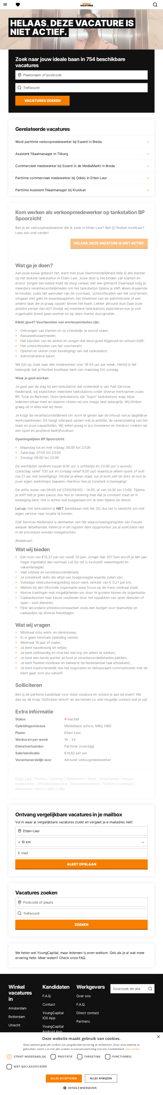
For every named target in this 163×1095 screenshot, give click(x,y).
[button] (81, 1088)
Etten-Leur (23, 779)
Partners (83, 1021)
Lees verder (132, 1049)
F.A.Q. (46, 996)
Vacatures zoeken (42, 100)
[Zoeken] (157, 4)
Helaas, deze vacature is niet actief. (109, 243)
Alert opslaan (81, 864)
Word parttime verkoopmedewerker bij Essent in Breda (58, 142)
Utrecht (14, 1025)
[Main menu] (4, 4)
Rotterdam (16, 1017)
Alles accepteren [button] (64, 1078)
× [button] (158, 1036)
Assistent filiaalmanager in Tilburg (41, 154)
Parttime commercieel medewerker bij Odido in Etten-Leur (61, 178)
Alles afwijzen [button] (101, 1078)
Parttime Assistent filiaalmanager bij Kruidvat (50, 190)
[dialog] (81, 1063)
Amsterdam (17, 1008)
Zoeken (81, 924)
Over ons (83, 996)
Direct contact (87, 1013)
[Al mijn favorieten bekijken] (17, 4)
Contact (48, 1004)
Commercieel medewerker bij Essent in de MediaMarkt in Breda (65, 166)
